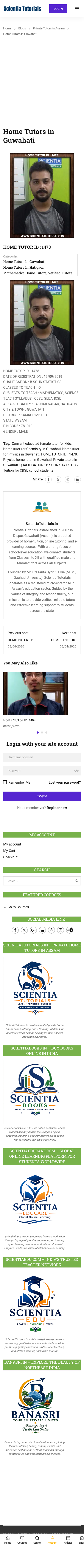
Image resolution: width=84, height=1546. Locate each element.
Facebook (15, 930)
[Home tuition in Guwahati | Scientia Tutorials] (22, 8)
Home (7, 28)
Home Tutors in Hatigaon (24, 267)
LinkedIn (42, 930)
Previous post (18, 633)
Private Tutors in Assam (49, 28)
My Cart (9, 851)
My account (12, 844)
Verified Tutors (60, 273)
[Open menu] (78, 8)
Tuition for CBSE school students (28, 470)
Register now (57, 808)
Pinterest (51, 930)
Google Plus (33, 930)
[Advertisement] (42, 81)
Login (58, 9)
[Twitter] (58, 479)
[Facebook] (48, 479)
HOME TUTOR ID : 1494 (19, 720)
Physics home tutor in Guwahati (27, 460)
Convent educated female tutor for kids (41, 444)
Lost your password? (65, 782)
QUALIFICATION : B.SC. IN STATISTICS (48, 465)
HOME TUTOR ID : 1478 (59, 454)
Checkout (10, 857)
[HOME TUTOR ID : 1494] (35, 693)
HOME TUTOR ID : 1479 (63, 642)
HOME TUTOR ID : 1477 (20, 642)
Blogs (22, 28)
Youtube (69, 930)
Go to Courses (18, 907)
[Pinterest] (68, 479)
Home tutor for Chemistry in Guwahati (32, 449)
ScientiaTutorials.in (42, 523)
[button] (38, 732)
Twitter (24, 930)
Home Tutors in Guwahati (20, 34)
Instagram (60, 930)
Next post (69, 633)
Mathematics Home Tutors (25, 273)
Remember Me (19, 782)
